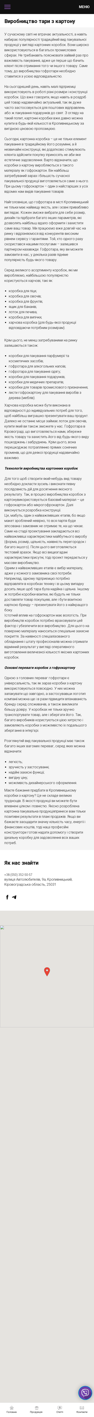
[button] (47, 971)
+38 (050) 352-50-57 (18, 874)
